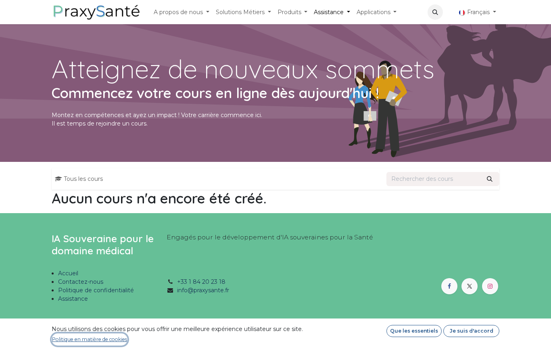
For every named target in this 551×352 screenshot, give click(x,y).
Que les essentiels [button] (414, 331)
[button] (435, 12)
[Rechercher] (489, 179)
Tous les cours (83, 178)
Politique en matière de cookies (89, 339)
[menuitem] (181, 12)
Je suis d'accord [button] (471, 331)
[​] (449, 12)
